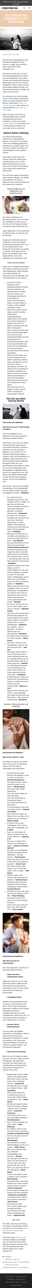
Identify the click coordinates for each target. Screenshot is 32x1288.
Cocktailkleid (10, 1279)
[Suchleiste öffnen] (24, 8)
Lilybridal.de (10, 8)
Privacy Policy (10, 1276)
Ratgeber (8, 1257)
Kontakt (24, 1282)
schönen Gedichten (10, 123)
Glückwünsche (20, 1237)
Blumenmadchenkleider (13, 1282)
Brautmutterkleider (21, 1276)
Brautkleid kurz (20, 1279)
